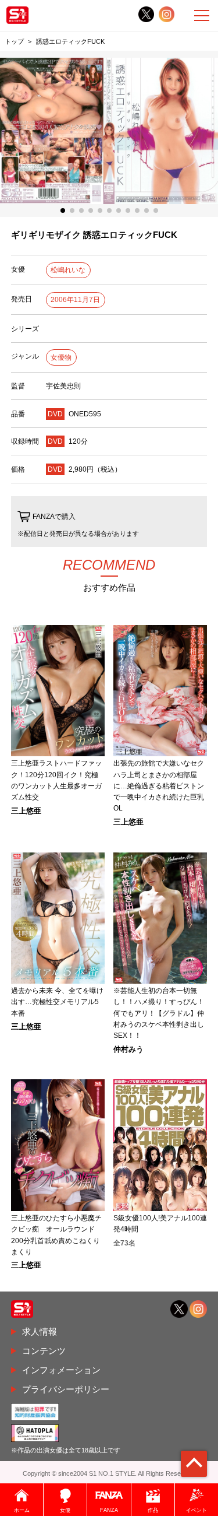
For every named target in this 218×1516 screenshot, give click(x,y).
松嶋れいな (68, 270)
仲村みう (128, 1050)
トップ (14, 41)
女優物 (61, 357)
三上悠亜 (26, 811)
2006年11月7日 (75, 300)
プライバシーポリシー (65, 1389)
